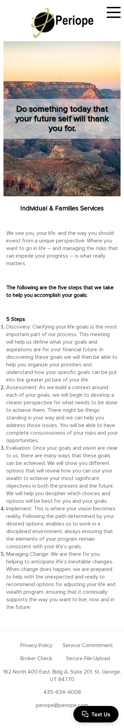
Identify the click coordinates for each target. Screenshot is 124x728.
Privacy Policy (36, 645)
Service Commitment (88, 645)
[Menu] (114, 12)
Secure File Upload (88, 658)
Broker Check (36, 658)
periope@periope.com (62, 705)
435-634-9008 (62, 692)
